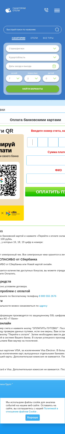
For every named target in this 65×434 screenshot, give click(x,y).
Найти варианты (32, 88)
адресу (43, 305)
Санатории (18, 38)
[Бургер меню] (57, 10)
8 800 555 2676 (47, 296)
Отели (34, 38)
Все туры (48, 38)
